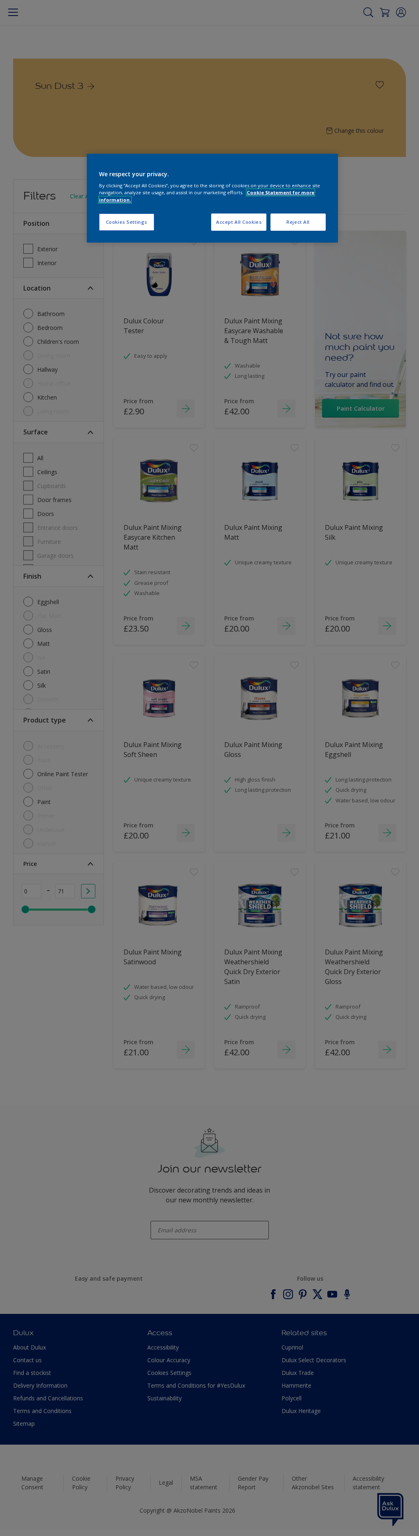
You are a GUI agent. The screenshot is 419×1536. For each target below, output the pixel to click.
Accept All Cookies (238, 222)
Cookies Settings (126, 222)
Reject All (298, 222)
